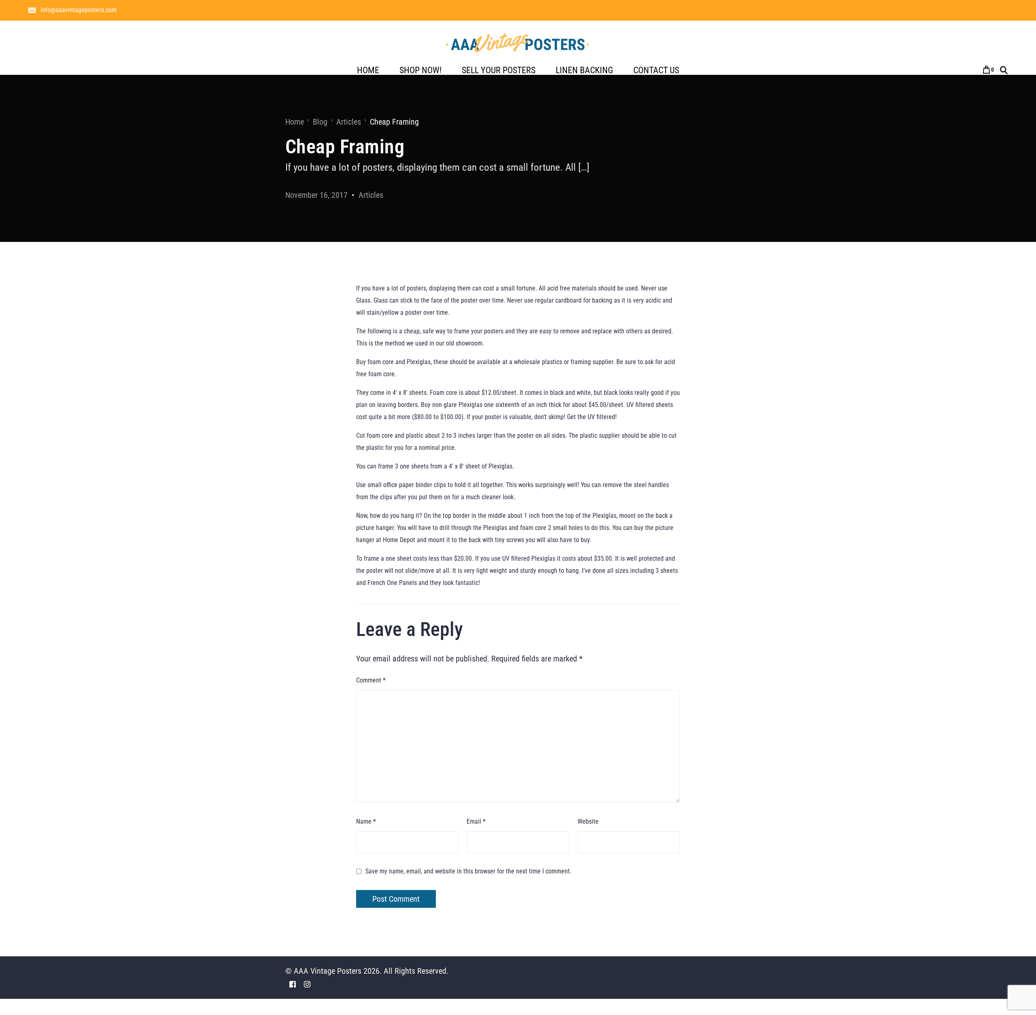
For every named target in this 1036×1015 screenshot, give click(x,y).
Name (366, 821)
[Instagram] (307, 983)
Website (588, 821)
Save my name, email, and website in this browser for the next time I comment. (468, 871)
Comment (371, 680)
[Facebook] (292, 983)
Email (476, 821)
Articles (371, 195)
